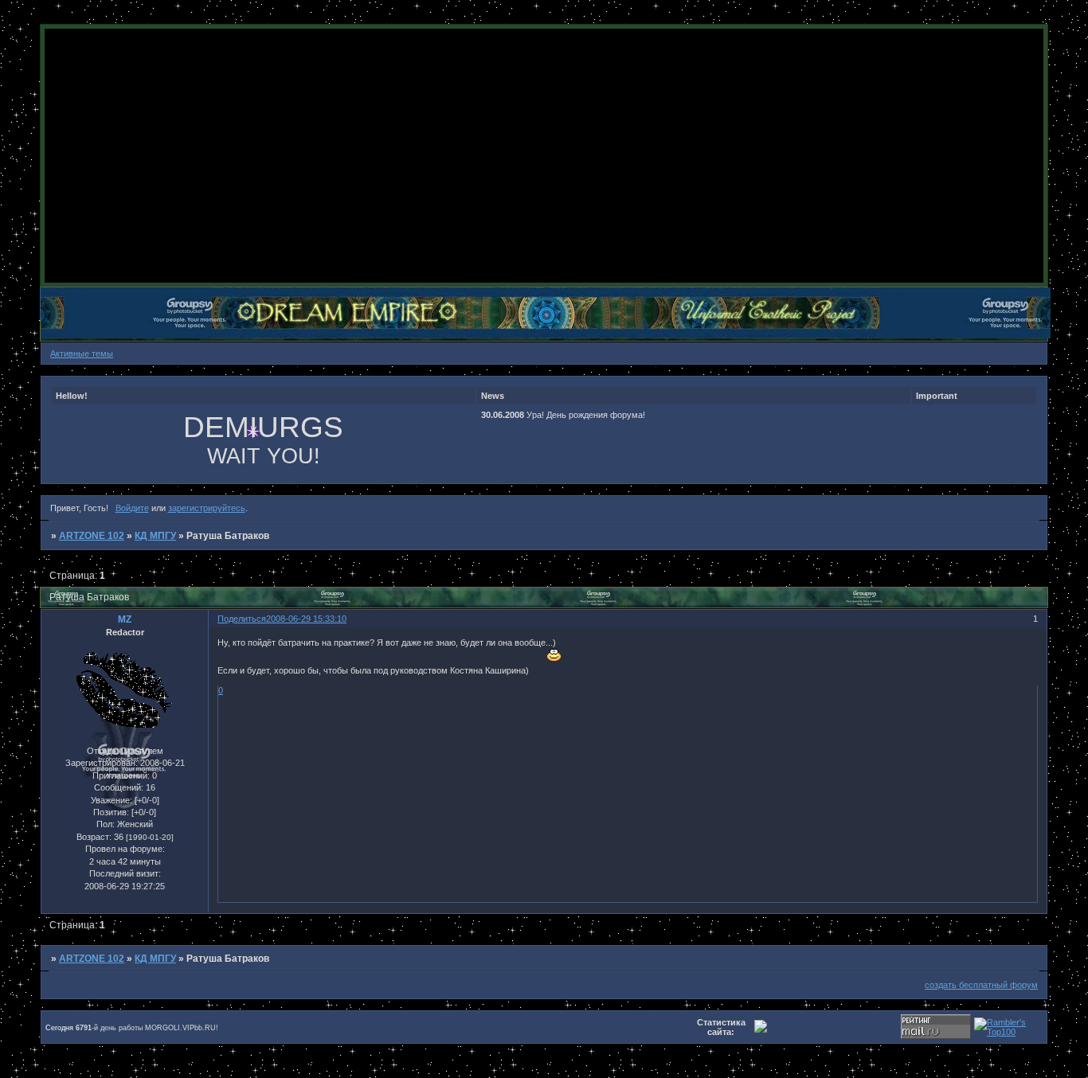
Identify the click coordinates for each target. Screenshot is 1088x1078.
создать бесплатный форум (981, 985)
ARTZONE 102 (91, 535)
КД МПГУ (155, 535)
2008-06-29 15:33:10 (306, 618)
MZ (124, 619)
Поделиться (241, 618)
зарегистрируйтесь (206, 508)
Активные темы (81, 353)
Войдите (132, 508)
